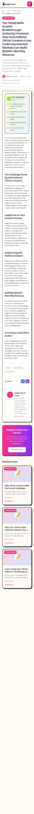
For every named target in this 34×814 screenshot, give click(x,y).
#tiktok (8, 368)
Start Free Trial (17, 450)
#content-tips (10, 371)
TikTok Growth (16, 11)
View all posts (19, 416)
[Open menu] (29, 4)
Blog (8, 11)
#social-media (17, 368)
